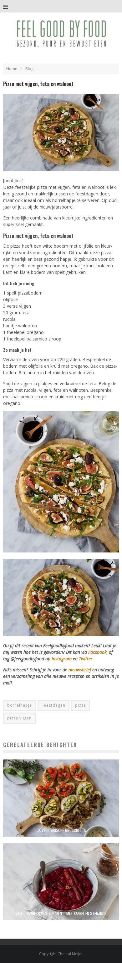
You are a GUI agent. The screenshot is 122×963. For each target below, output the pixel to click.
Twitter (86, 659)
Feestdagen (53, 705)
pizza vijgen (19, 718)
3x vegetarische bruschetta (61, 830)
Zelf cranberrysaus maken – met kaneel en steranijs (61, 913)
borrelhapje (19, 705)
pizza (80, 705)
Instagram (62, 659)
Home (11, 68)
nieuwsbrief (80, 670)
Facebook (97, 652)
